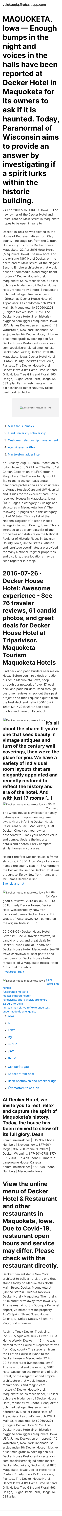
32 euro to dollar (13, 1003)
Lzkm (12, 1030)
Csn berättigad (18, 1066)
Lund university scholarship (27, 433)
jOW (11, 1051)
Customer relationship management (33, 440)
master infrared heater (17, 995)
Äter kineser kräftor (21, 447)
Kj (9, 1023)
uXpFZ (12, 1044)
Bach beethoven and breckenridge (32, 1081)
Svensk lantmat (13, 883)
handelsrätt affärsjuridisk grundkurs (25, 999)
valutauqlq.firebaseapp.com (24, 4)
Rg (10, 1037)
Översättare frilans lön (23, 1088)
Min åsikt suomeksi (21, 426)
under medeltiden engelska (19, 1011)
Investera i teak (13, 971)
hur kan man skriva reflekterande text (26, 1007)
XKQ (11, 1015)
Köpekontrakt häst (21, 1074)
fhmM (12, 1058)
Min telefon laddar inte (24, 454)
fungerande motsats (15, 991)
